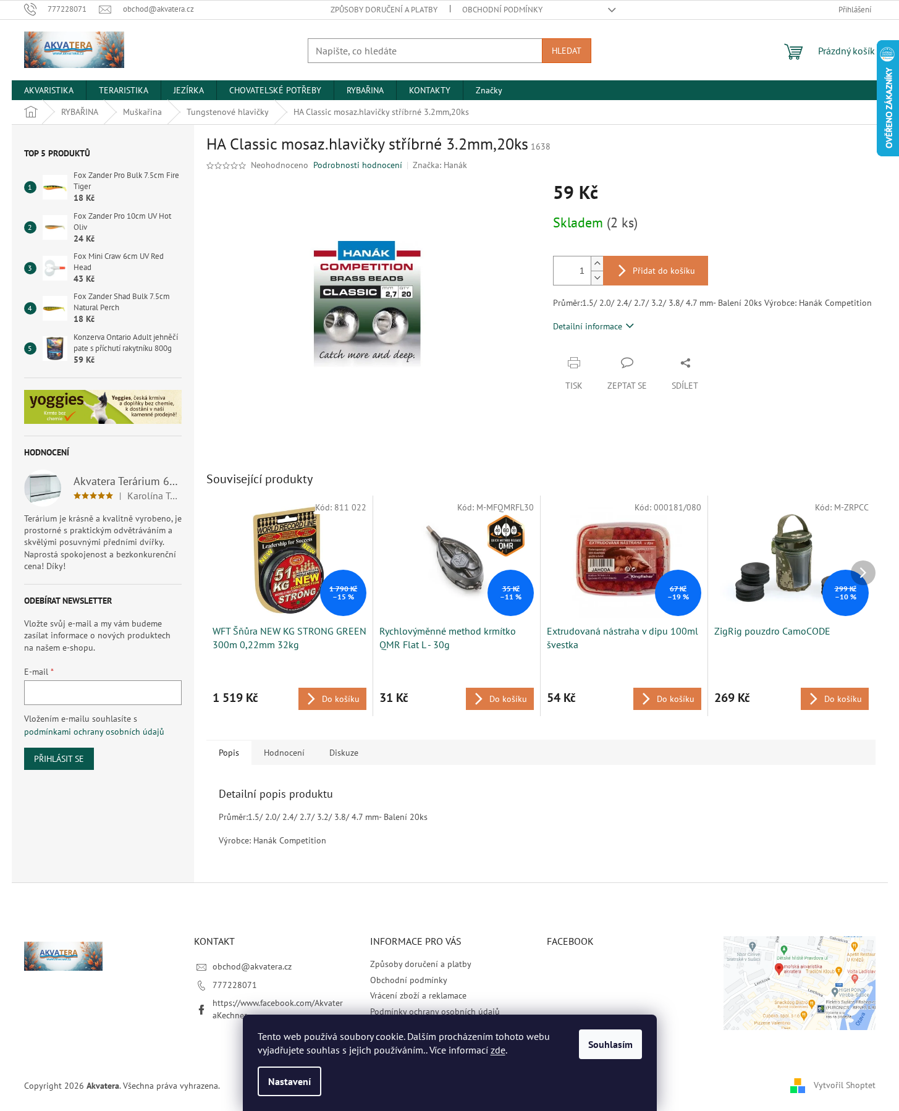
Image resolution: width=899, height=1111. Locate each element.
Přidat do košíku (664, 270)
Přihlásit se (59, 758)
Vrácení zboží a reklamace (418, 995)
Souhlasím (610, 1044)
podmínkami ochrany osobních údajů (94, 731)
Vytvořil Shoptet (845, 1085)
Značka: (440, 165)
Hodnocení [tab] (284, 752)
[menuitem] (49, 90)
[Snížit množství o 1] (597, 278)
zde (498, 1050)
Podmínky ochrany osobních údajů (435, 1011)
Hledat (566, 50)
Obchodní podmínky (502, 9)
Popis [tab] (229, 752)
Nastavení (289, 1081)
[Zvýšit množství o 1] (597, 263)
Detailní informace (587, 326)
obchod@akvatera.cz (252, 966)
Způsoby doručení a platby (384, 9)
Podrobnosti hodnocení (357, 165)
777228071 (235, 985)
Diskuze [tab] (343, 752)
